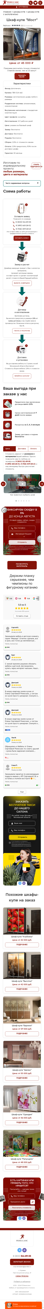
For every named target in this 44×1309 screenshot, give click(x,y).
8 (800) (22, 1256)
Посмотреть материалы (22, 565)
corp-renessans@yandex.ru (22, 1266)
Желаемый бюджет (23, 534)
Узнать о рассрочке (22, 331)
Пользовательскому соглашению (18, 549)
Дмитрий (14, 710)
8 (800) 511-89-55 (23, 222)
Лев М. (13, 738)
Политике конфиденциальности (23, 547)
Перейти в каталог (22, 376)
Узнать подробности (36, 165)
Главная (7, 12)
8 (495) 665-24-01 (23, 226)
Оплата (33, 449)
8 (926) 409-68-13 (23, 229)
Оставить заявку (22, 238)
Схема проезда (22, 1276)
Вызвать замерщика (22, 283)
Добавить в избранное (22, 1281)
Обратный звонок (22, 1262)
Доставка (22, 449)
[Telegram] (20, 884)
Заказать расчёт (22, 76)
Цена (7, 449)
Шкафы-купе (19, 12)
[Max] (24, 884)
